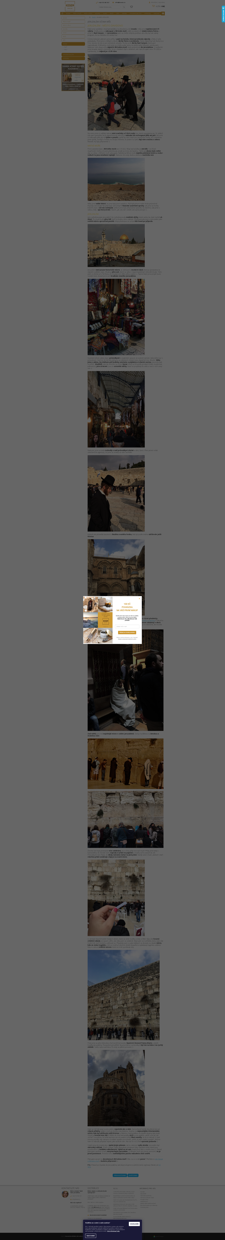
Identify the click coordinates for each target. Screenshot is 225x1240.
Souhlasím (134, 1224)
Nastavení (91, 1236)
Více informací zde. (113, 1231)
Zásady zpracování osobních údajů (127, 639)
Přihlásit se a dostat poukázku (127, 632)
